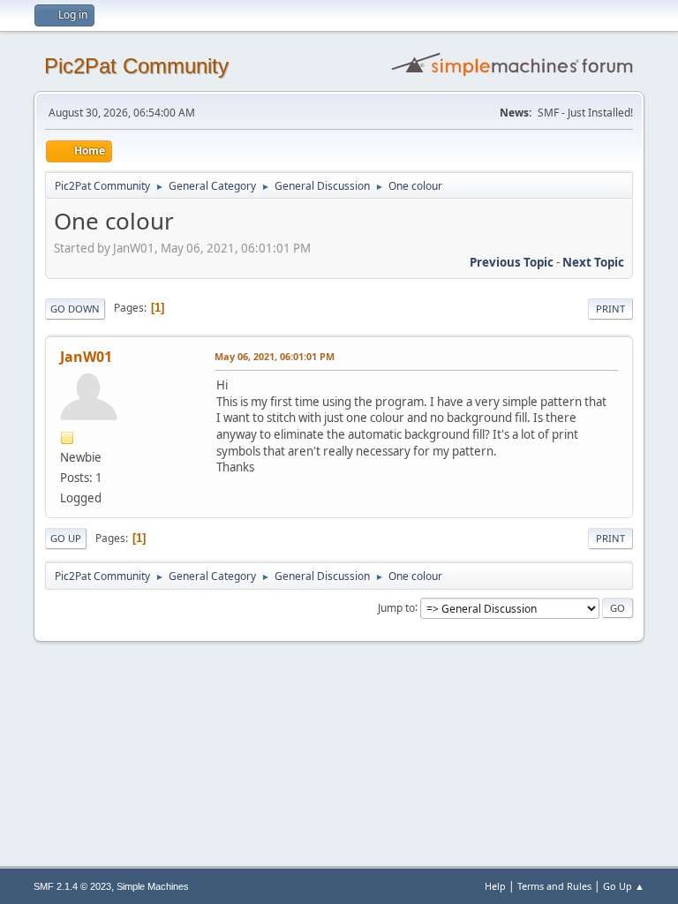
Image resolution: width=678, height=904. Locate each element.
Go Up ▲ (623, 886)
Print (610, 308)
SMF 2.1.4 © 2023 (72, 886)
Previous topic (512, 262)
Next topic (593, 262)
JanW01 (86, 356)
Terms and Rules (554, 886)
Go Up (65, 538)
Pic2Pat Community (136, 66)
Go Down (75, 308)
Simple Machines (153, 886)
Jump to (396, 606)
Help (495, 886)
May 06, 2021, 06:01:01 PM (275, 356)
